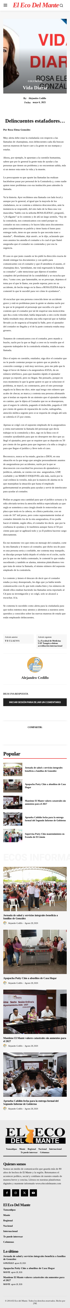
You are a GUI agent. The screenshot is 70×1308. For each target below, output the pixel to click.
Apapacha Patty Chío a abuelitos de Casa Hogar (30, 978)
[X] (31, 735)
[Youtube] (33, 1192)
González (8, 1263)
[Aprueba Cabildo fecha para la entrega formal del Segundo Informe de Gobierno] (12, 819)
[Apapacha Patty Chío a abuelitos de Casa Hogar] (12, 786)
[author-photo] (5, 923)
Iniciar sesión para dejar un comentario (35, 702)
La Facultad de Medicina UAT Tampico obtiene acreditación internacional (50, 643)
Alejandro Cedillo (37, 98)
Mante (6, 1272)
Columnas (35, 81)
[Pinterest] (38, 735)
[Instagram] (15, 1192)
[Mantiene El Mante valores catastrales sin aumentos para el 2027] (12, 802)
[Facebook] (24, 735)
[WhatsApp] (46, 735)
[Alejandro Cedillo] (35, 665)
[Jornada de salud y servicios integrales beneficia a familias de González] (12, 769)
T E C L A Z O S (12, 641)
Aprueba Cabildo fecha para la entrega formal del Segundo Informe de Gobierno (30, 1102)
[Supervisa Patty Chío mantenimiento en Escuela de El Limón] (12, 835)
